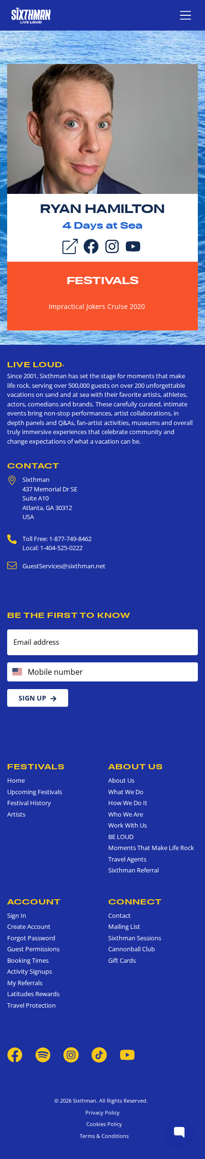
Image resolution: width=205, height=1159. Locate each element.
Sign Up (32, 698)
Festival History (29, 802)
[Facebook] (91, 246)
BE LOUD (120, 836)
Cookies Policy (102, 1123)
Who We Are (125, 814)
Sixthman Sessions (134, 938)
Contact (33, 465)
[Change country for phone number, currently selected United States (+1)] (16, 672)
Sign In (16, 915)
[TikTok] (100, 1054)
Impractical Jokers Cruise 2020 (97, 306)
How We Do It (127, 802)
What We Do (126, 791)
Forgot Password (31, 938)
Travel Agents (127, 859)
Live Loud (36, 364)
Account (34, 901)
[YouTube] (133, 246)
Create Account (29, 926)
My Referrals (24, 982)
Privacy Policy (102, 1112)
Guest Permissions (33, 949)
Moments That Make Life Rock (151, 847)
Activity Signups (29, 971)
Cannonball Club (131, 949)
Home (16, 780)
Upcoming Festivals (34, 791)
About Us (135, 766)
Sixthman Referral (133, 870)
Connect (135, 901)
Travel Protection (31, 1005)
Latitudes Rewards (33, 993)
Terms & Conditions (103, 1135)
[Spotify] (43, 1054)
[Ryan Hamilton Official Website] (102, 128)
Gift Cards (122, 960)
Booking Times (28, 960)
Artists (16, 814)
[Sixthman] (31, 15)
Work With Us (127, 825)
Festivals (103, 280)
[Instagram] (112, 246)
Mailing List (124, 926)
